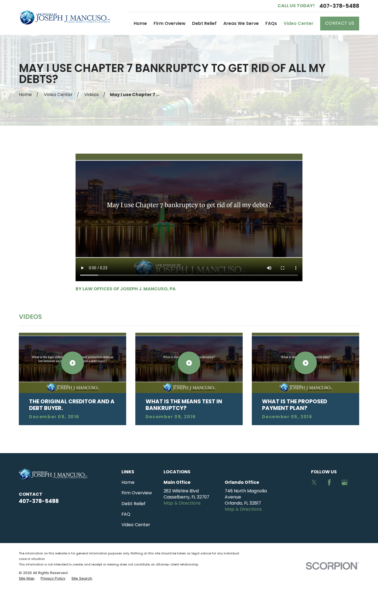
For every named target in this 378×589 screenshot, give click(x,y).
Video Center (135, 524)
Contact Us (339, 23)
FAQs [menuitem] (271, 23)
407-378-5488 (339, 6)
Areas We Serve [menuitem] (241, 23)
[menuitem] (27, 578)
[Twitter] (314, 482)
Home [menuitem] (140, 23)
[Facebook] (329, 482)
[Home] (64, 18)
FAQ (125, 514)
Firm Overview (136, 493)
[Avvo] (314, 498)
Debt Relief (133, 503)
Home (127, 482)
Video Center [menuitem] (299, 23)
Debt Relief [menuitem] (204, 23)
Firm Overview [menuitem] (169, 23)
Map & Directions (182, 503)
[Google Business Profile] (344, 482)
